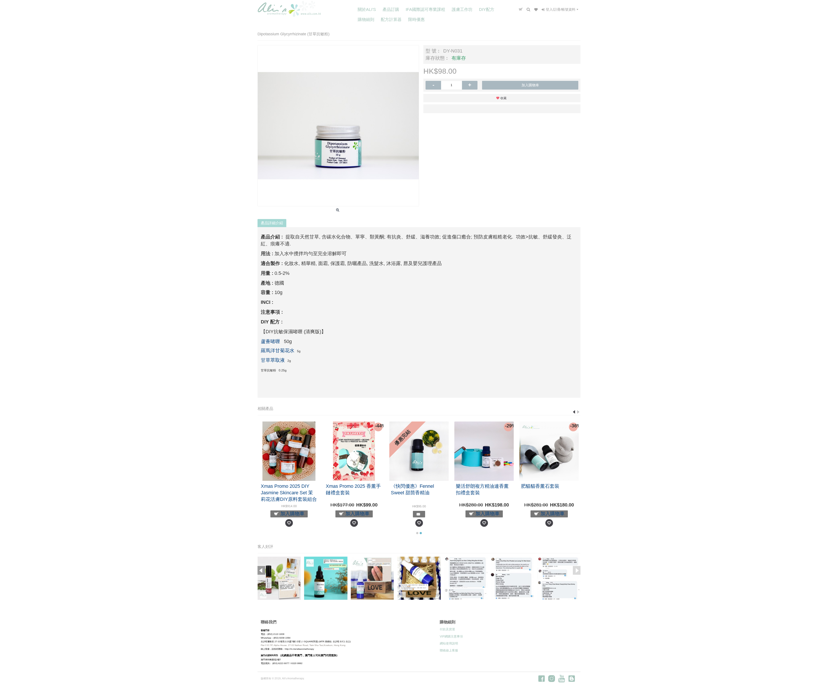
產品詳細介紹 (272, 223)
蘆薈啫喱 (270, 341)
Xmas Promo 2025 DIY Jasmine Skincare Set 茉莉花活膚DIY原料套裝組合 (346, 492)
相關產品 (265, 408)
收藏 (503, 98)
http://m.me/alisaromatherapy (299, 649)
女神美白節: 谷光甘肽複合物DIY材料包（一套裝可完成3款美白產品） (281, 492)
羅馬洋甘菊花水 (277, 350)
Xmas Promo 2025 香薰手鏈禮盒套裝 (410, 489)
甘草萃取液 (273, 360)
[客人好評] (279, 578)
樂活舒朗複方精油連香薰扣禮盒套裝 (539, 489)
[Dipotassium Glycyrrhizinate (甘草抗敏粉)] (338, 125)
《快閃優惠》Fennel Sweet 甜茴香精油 (469, 489)
